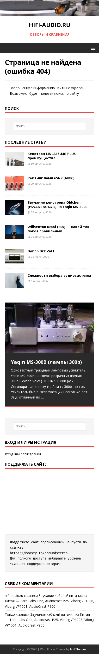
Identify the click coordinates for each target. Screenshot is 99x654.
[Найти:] (49, 126)
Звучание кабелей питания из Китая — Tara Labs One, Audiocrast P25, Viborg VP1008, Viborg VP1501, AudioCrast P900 (49, 601)
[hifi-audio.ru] (49, 13)
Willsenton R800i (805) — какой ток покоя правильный (58, 228)
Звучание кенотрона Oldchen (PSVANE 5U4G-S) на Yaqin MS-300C (57, 204)
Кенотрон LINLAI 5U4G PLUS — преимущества (54, 155)
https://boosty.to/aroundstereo (39, 553)
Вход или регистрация (23, 454)
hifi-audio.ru (14, 595)
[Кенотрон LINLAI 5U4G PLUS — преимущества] (14, 163)
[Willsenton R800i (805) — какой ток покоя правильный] (14, 236)
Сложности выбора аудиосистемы (59, 275)
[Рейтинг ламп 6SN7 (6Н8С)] (14, 187)
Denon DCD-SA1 (41, 251)
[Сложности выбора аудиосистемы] (14, 285)
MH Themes (78, 649)
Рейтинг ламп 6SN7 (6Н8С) (51, 178)
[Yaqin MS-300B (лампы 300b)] (49, 328)
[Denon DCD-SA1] (14, 260)
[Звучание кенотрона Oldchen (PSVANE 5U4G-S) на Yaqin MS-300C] (14, 212)
